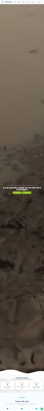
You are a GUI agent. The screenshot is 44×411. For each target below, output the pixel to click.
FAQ (29, 2)
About (23, 2)
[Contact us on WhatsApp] (42, 409)
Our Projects (27, 192)
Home (15, 2)
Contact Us (17, 192)
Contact (33, 2)
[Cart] (42, 2)
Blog (26, 2)
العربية (39, 2)
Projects (18, 2)
